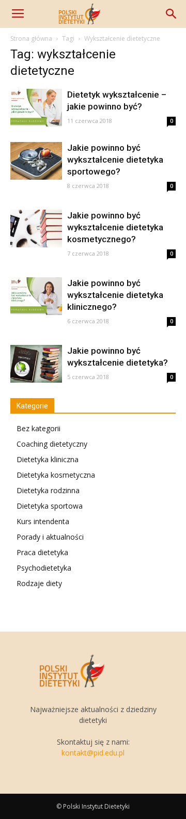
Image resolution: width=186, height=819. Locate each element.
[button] (171, 14)
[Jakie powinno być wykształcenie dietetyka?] (36, 364)
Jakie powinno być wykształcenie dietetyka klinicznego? (115, 295)
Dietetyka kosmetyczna (56, 475)
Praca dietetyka (42, 552)
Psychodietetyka (44, 568)
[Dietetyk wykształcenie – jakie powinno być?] (36, 108)
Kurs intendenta (43, 521)
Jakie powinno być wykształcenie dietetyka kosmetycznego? (115, 227)
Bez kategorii (38, 428)
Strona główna (31, 38)
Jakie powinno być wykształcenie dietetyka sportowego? (115, 160)
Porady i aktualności (50, 537)
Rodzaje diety (39, 583)
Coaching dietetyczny (52, 444)
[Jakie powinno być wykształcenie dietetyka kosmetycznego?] (36, 228)
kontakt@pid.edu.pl (93, 753)
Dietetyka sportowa (50, 506)
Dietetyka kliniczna (48, 459)
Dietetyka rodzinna (48, 490)
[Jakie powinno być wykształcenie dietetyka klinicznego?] (36, 296)
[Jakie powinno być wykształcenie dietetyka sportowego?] (36, 161)
